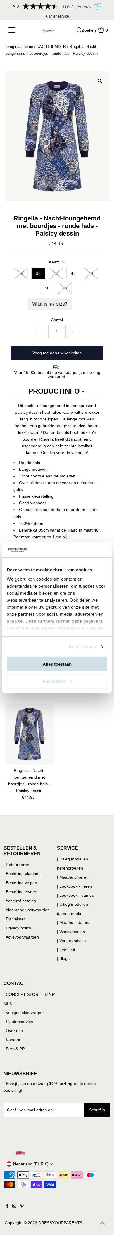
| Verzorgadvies (71, 940)
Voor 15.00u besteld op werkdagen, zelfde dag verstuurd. (57, 374)
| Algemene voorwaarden (27, 910)
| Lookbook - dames (75, 895)
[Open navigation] (15, 30)
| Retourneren (16, 864)
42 (73, 273)
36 (20, 273)
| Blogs (63, 958)
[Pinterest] (22, 1206)
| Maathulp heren (73, 877)
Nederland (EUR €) (31, 1164)
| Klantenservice (18, 1021)
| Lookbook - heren (74, 886)
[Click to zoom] (99, 80)
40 (55, 273)
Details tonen (82, 646)
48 (64, 288)
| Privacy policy (17, 928)
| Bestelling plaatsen (22, 873)
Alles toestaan (57, 664)
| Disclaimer (14, 919)
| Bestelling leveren (21, 891)
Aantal (57, 320)
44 (91, 273)
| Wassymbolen (71, 931)
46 (47, 288)
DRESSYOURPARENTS (60, 1222)
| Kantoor (12, 1039)
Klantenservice (57, 16)
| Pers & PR (14, 1048)
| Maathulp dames (73, 922)
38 (38, 273)
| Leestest (66, 949)
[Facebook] (7, 1206)
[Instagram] (14, 1206)
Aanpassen (53, 681)
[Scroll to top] (102, 1223)
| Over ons (13, 1030)
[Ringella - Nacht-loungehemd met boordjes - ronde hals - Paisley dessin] (29, 734)
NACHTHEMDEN (51, 46)
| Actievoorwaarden (21, 937)
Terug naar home (19, 46)
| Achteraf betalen (20, 900)
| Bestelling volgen (20, 882)
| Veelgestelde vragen (24, 1012)
